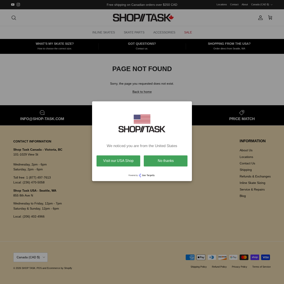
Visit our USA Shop (118, 161)
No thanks (166, 161)
